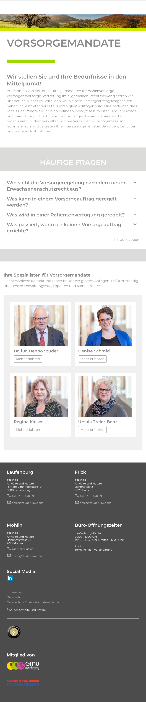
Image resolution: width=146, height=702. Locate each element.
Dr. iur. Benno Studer (36, 351)
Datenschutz (15, 597)
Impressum (14, 592)
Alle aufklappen (126, 240)
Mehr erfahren (28, 359)
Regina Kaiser (28, 421)
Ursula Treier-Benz (97, 421)
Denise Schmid (94, 351)
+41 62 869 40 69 (23, 496)
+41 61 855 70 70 (22, 549)
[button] (135, 182)
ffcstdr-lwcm (28, 503)
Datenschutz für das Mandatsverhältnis (33, 602)
